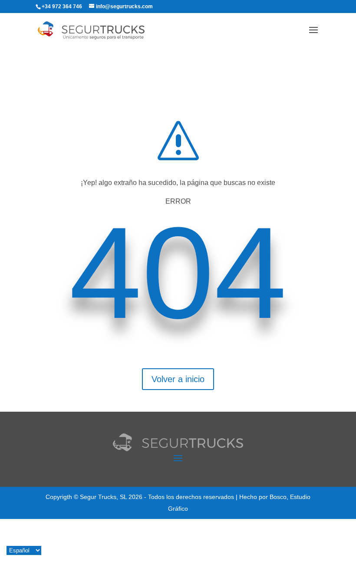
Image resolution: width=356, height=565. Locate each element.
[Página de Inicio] (99, 29)
